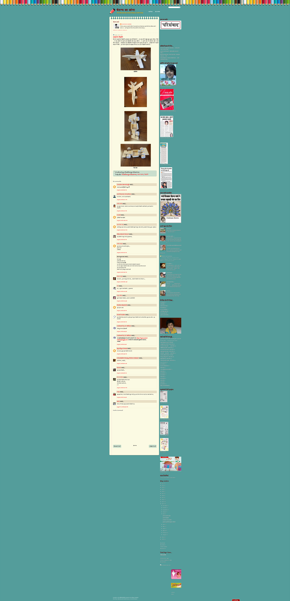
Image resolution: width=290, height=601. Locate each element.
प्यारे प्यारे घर (168, 228)
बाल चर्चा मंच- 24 (163, 373)
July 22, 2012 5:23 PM (122, 190)
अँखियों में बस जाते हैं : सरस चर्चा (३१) (167, 347)
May (164, 526)
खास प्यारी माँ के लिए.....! (170, 282)
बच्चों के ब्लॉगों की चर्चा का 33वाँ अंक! (166, 355)
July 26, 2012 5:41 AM (122, 344)
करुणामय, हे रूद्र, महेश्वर (167, 520)
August (164, 512)
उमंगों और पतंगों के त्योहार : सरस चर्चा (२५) (167, 360)
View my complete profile (120, 30)
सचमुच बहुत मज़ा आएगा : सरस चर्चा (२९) (167, 351)
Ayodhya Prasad (122, 348)
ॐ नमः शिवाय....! (169, 263)
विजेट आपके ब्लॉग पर (163, 562)
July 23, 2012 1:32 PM (122, 310)
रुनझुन (118, 392)
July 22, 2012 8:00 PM (122, 199)
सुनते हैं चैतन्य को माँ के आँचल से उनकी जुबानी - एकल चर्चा (170, 338)
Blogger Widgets (172, 477)
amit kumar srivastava (124, 194)
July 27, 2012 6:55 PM (122, 373)
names (172, 594)
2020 (163, 487)
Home (135, 445)
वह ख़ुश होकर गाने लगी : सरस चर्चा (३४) (167, 344)
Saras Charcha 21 (164, 362)
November (165, 505)
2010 (163, 539)
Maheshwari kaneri (123, 234)
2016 (163, 495)
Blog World (162, 543)
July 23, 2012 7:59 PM (122, 322)
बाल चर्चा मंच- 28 (163, 364)
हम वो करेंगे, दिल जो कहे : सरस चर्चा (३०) (167, 349)
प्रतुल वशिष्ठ (119, 295)
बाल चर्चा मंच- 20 (163, 384)
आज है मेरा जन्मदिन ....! (170, 236)
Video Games (115, 598)
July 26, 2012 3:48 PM (122, 354)
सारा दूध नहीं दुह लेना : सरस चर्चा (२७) (167, 356)
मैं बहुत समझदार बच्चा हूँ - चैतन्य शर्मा (166, 342)
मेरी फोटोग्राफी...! (169, 273)
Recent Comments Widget (165, 477)
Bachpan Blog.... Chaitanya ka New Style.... (169, 340)
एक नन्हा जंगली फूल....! (164, 309)
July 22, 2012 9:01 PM (122, 211)
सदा (117, 286)
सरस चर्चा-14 (162, 380)
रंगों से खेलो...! (162, 304)
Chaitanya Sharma (126, 24)
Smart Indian (121, 315)
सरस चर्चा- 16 (162, 376)
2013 (163, 501)
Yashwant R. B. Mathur (124, 326)
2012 (163, 503)
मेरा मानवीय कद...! (163, 307)
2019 (163, 489)
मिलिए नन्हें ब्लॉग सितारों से (164, 385)
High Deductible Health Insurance (124, 598)
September (165, 509)
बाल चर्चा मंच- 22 (163, 375)
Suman (119, 367)
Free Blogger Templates (134, 597)
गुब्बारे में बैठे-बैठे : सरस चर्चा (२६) (166, 358)
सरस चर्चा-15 (162, 382)
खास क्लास (140, 174)
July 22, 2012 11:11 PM (122, 239)
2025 (163, 483)
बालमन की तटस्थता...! (164, 306)
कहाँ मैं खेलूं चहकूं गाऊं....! (164, 311)
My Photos (151, 11)
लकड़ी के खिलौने (118, 37)
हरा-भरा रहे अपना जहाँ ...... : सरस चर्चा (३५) (168, 346)
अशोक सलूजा (119, 244)
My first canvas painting (167, 256)
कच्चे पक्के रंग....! (163, 302)
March (164, 530)
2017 (163, 493)
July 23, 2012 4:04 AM (122, 291)
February (165, 532)
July (164, 514)
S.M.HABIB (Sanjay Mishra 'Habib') (128, 358)
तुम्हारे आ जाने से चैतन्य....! (164, 315)
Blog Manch (162, 545)
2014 (163, 499)
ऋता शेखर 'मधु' (120, 224)
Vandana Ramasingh (123, 184)
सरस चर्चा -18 (162, 371)
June (164, 524)
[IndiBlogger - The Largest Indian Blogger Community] (176, 578)
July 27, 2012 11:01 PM (122, 387)
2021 (163, 485)
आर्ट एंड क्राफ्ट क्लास (166, 516)
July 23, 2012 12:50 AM (122, 282)
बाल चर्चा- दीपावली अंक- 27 (165, 366)
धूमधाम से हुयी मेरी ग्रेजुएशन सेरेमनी (169, 522)
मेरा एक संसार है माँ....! (164, 313)
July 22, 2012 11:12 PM (122, 272)
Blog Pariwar (163, 548)
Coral (118, 215)
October (165, 507)
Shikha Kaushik (122, 305)
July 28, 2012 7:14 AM (122, 397)
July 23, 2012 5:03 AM (122, 301)
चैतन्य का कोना (126, 10)
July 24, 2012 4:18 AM (122, 331)
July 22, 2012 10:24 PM (122, 220)
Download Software (133, 598)
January (165, 534)
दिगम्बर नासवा (119, 276)
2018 (163, 491)
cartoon (173, 592)
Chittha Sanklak (163, 546)
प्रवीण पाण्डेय (119, 204)
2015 (163, 497)
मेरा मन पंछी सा (120, 377)
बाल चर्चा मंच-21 (163, 378)
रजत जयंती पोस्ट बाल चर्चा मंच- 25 (166, 369)
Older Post (153, 446)
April (164, 528)
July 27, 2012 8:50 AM (122, 363)
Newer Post (117, 446)
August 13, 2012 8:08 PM (122, 407)
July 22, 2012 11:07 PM (122, 230)
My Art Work (157, 11)
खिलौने (146, 174)
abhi (118, 401)
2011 (163, 537)
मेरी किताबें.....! (168, 291)
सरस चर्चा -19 (162, 367)
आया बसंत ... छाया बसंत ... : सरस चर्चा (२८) (168, 353)
